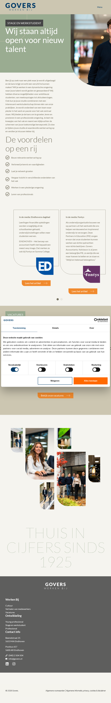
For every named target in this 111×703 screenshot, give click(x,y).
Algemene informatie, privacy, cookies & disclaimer (86, 690)
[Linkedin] (7, 663)
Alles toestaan (90, 381)
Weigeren (54, 381)
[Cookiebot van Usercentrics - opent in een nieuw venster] (96, 320)
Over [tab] (91, 328)
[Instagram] (13, 663)
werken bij (21, 9)
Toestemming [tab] (19, 328)
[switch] (42, 370)
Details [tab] (55, 328)
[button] (24, 23)
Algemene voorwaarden (55, 690)
